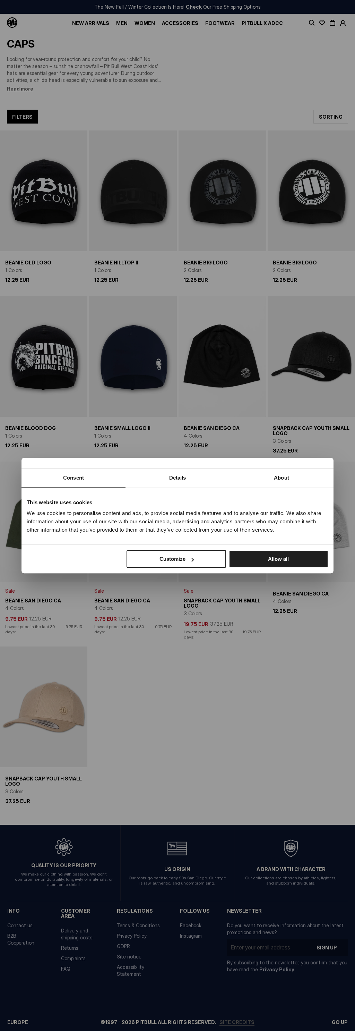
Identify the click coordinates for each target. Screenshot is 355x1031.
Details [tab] (177, 478)
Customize (172, 559)
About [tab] (281, 478)
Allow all (278, 559)
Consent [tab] (73, 478)
